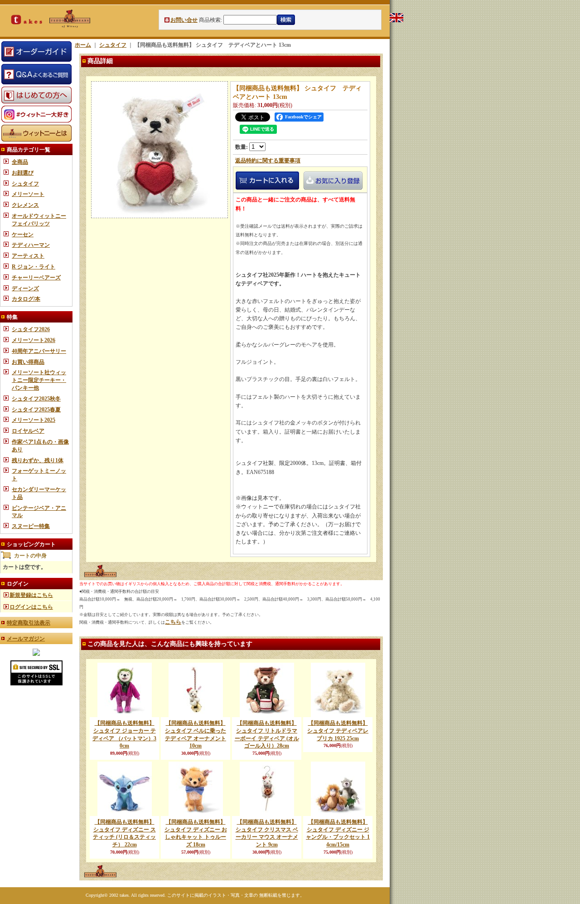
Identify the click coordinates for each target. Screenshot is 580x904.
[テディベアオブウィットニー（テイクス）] (36, 654)
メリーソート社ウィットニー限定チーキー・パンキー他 (39, 380)
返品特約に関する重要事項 (267, 160)
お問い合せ (184, 20)
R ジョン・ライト (33, 267)
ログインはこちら (31, 607)
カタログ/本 (26, 299)
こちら (173, 622)
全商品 (20, 162)
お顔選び (23, 173)
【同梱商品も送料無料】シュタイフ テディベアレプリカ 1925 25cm (337, 731)
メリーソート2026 (33, 340)
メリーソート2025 (33, 420)
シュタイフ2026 (31, 329)
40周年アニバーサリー (39, 351)
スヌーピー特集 (31, 526)
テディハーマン (31, 245)
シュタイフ (25, 184)
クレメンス (25, 205)
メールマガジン (26, 638)
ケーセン (23, 234)
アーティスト (28, 256)
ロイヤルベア (28, 431)
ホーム (83, 45)
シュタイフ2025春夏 (36, 409)
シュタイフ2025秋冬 (36, 399)
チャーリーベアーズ (36, 277)
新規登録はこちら (31, 595)
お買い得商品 (28, 362)
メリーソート (28, 194)
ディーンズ (25, 288)
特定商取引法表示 (28, 623)
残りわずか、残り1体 (37, 460)
